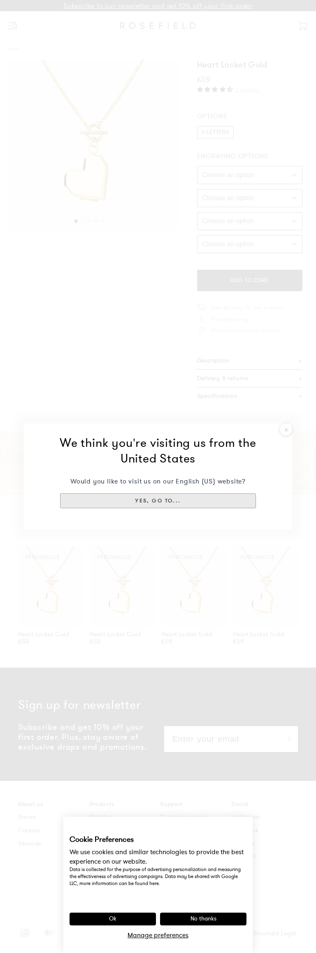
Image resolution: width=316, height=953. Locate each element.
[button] (158, 501)
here (154, 883)
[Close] (286, 429)
